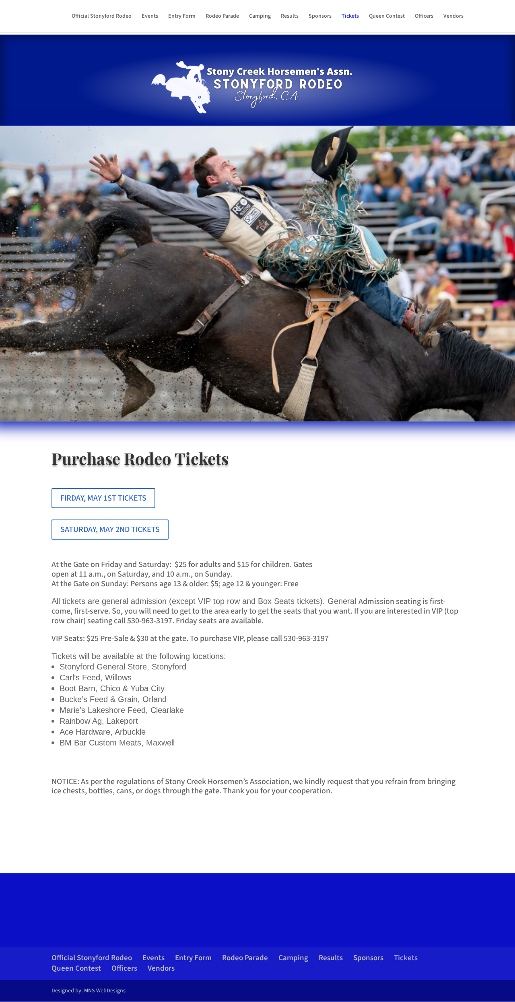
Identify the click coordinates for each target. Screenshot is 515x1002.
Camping (260, 16)
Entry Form (182, 16)
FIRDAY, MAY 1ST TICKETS (103, 498)
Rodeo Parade (222, 16)
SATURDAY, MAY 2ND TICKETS (110, 529)
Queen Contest (387, 16)
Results (290, 16)
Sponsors (320, 16)
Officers (424, 16)
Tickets (350, 16)
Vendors (453, 16)
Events (150, 16)
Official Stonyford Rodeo (102, 16)
